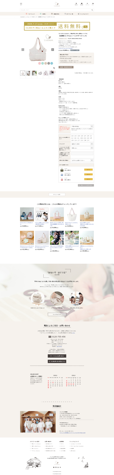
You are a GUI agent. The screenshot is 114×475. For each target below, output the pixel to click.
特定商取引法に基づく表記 (50, 450)
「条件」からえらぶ (34, 448)
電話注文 (76, 4)
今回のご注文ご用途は (64, 160)
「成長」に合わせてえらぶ (36, 446)
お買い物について (49, 443)
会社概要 (72, 448)
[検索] (92, 10)
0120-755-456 (58, 337)
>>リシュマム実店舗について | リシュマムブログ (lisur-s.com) (72, 432)
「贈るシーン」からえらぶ (36, 443)
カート (93, 4)
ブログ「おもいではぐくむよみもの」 (77, 446)
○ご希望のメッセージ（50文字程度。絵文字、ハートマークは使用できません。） (64, 154)
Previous (23, 49)
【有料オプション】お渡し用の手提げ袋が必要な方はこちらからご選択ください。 (64, 129)
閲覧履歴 (81, 4)
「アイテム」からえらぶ (35, 450)
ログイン (62, 443)
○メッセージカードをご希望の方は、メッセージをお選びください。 (64, 149)
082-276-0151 (59, 346)
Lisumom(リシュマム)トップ (25, 16)
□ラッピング (62, 144)
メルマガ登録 (63, 450)
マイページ (87, 4)
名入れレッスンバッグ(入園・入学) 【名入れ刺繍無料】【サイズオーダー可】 (57, 224)
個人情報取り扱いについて (50, 448)
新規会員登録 (63, 448)
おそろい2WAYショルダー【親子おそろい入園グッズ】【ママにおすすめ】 (87, 224)
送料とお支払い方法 (49, 446)
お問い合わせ (73, 450)
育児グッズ (34, 16)
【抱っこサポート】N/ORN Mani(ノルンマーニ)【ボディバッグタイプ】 (57, 247)
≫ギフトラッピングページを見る (65, 48)
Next (52, 49)
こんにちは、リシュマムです (76, 443)
